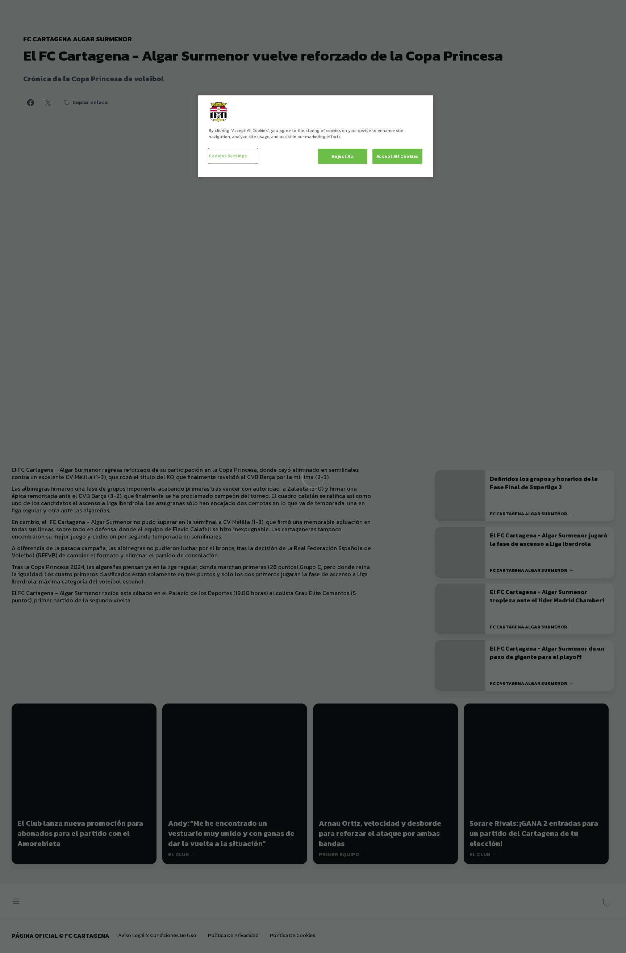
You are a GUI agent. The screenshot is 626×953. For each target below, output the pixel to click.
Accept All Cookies (397, 156)
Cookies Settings (228, 156)
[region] (315, 136)
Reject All (343, 156)
